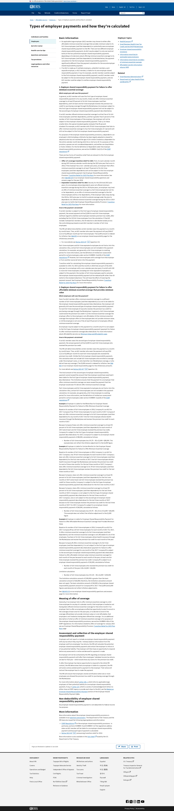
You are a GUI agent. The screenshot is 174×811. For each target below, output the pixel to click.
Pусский (103, 778)
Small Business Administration (130, 77)
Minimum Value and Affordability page (94, 334)
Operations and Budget (38, 769)
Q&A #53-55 (66, 591)
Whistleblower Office (84, 782)
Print (136, 746)
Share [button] (123, 746)
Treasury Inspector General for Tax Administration (132, 766)
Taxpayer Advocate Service (62, 765)
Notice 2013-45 (68, 733)
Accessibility (140, 809)
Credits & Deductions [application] (61, 13)
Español (103, 761)
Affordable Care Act (41, 20)
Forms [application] (75, 13)
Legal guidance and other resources (40, 65)
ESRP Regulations (68, 723)
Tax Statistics (34, 774)
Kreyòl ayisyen (105, 786)
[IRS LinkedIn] (138, 801)
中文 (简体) (104, 765)
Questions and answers (39, 55)
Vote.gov (126, 780)
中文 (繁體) (104, 769)
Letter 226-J (83, 682)
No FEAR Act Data (59, 782)
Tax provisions (36, 59)
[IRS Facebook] (127, 801)
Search (143, 13)
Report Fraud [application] (85, 13)
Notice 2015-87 (83, 242)
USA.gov (126, 772)
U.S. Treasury (127, 761)
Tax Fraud (80, 774)
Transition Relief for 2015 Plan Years (81, 175)
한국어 (102, 774)
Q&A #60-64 (69, 178)
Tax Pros (132, 7)
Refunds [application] (47, 13)
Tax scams (80, 769)
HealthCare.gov (125, 41)
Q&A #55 (74, 236)
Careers (32, 765)
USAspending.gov (129, 776)
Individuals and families (39, 37)
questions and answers (77, 718)
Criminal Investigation (84, 778)
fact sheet (91, 737)
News (113, 7)
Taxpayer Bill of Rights (61, 761)
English (121, 7)
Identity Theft (81, 765)
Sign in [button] (141, 7)
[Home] (35, 6)
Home (31, 20)
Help (106, 7)
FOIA (54, 778)
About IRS (33, 761)
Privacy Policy (129, 809)
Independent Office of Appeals (63, 769)
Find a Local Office (36, 782)
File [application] (33, 13)
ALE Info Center (36, 46)
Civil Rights (57, 774)
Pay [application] (39, 13)
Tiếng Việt (103, 782)
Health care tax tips (38, 50)
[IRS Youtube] (142, 801)
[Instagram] (134, 801)
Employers (52, 20)
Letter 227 (75, 687)
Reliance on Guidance (60, 786)
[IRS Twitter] (131, 801)
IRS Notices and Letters (85, 761)
